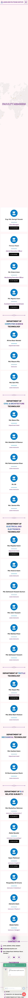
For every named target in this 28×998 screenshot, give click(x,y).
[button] (25, 2)
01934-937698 (14, 841)
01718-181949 (14, 228)
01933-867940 (14, 698)
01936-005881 (14, 254)
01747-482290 (14, 281)
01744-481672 (14, 816)
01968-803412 (14, 307)
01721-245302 (14, 866)
